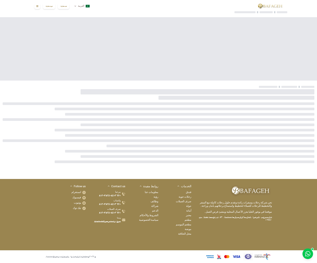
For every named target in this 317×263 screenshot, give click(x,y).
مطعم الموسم (183, 225)
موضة (188, 229)
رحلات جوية (185, 197)
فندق (188, 192)
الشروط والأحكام (149, 215)
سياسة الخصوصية (148, 220)
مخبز (188, 215)
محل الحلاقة (184, 234)
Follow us (80, 186)
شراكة (154, 206)
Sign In (63, 6)
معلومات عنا (151, 192)
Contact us (118, 186)
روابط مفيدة (150, 186)
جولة (188, 206)
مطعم (188, 220)
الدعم (155, 211)
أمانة (188, 211)
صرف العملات (183, 201)
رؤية (156, 197)
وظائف (154, 201)
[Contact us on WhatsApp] (307, 253)
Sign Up (49, 6)
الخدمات (186, 186)
